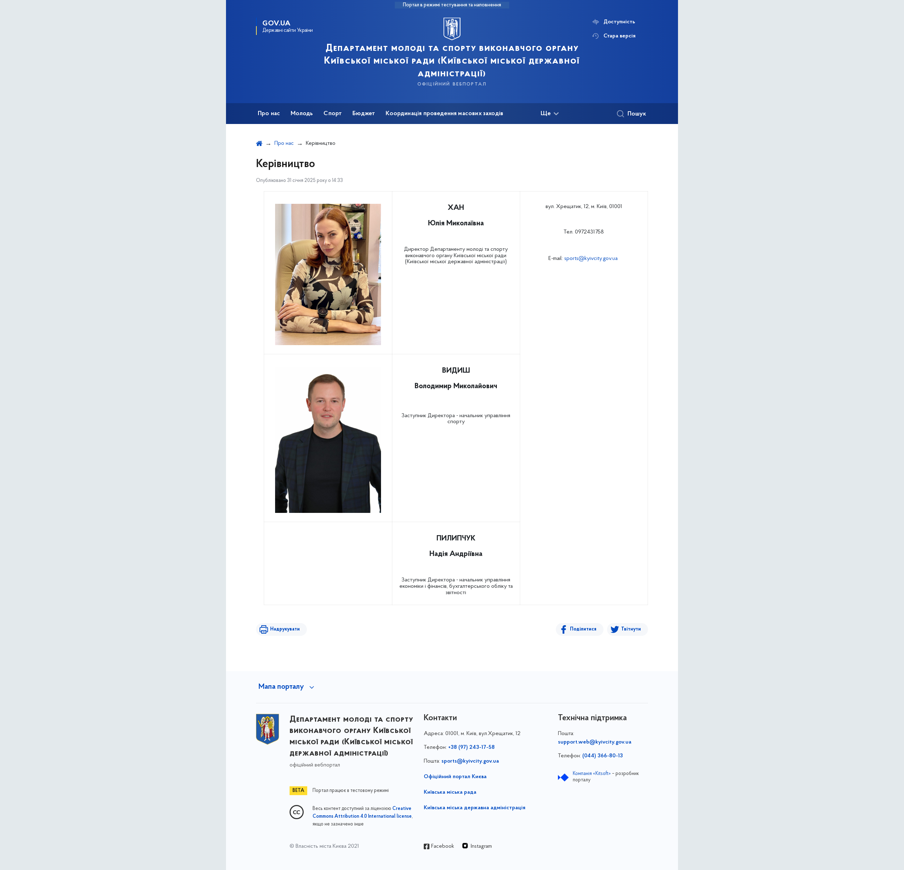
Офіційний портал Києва (455, 777)
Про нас (269, 114)
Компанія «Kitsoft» (592, 773)
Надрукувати (285, 629)
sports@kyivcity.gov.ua (591, 258)
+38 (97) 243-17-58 (471, 747)
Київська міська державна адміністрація (474, 808)
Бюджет (363, 114)
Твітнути (631, 629)
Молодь (302, 114)
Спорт (332, 114)
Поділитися (583, 629)
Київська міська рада (450, 792)
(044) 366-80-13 (602, 756)
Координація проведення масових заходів (444, 114)
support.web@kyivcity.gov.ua (594, 742)
